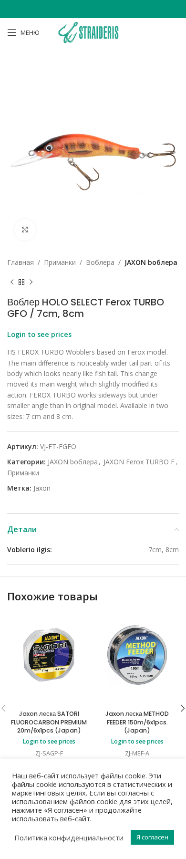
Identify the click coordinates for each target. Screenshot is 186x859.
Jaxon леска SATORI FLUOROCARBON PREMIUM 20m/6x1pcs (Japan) (49, 722)
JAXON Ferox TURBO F (139, 461)
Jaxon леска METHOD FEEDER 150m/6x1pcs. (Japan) (137, 722)
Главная (20, 262)
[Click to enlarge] (25, 230)
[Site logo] (93, 31)
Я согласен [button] (152, 837)
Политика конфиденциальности (69, 837)
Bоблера (100, 262)
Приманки (60, 262)
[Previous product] (12, 282)
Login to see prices (39, 334)
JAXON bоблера (150, 262)
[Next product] (31, 282)
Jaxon (42, 487)
